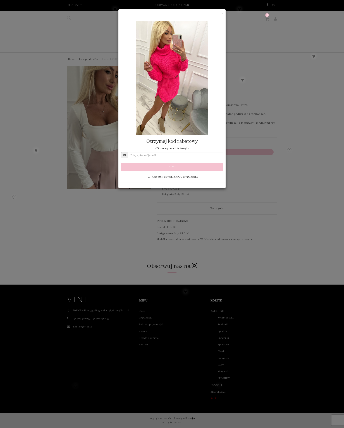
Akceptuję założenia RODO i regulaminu (175, 176)
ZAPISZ (172, 166)
